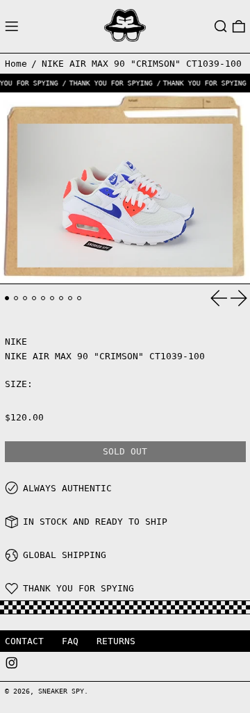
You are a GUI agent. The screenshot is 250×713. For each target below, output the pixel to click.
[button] (221, 26)
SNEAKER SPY (61, 691)
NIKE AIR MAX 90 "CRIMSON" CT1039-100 (142, 63)
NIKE (16, 341)
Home (16, 63)
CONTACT (24, 641)
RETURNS (116, 641)
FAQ (70, 641)
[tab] (7, 298)
